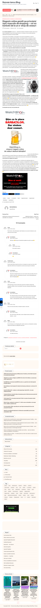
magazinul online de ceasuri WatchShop (29, 77)
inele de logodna (7, 546)
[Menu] (33, 3)
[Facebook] (1, 299)
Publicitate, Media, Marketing (10, 456)
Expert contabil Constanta (9, 553)
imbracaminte (18, 489)
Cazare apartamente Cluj (9, 551)
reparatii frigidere (7, 549)
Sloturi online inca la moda (9, 537)
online (17, 493)
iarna (13, 489)
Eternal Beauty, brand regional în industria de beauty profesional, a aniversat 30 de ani (20, 386)
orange (21, 493)
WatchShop (5, 200)
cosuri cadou (12, 356)
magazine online (27, 491)
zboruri (6, 499)
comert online (7, 487)
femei (19, 198)
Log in (6, 472)
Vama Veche (34, 497)
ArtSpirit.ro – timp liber (8, 556)
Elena (9, 320)
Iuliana (5, 430)
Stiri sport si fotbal (7, 558)
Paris (9, 303)
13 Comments (21, 28)
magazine (21, 491)
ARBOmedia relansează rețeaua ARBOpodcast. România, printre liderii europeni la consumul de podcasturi (20, 374)
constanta (12, 487)
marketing (12, 493)
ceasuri (8, 198)
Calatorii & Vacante (8, 451)
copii (17, 487)
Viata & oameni (18, 18)
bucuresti (20, 485)
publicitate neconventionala (12, 495)
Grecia (9, 489)
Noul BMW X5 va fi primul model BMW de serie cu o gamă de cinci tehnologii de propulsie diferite (20, 382)
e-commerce (14, 198)
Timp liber (12, 18)
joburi (33, 489)
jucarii (5, 491)
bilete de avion (14, 485)
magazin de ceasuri (24, 198)
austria (6, 485)
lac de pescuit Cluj (7, 535)
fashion (34, 487)
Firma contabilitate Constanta (10, 560)
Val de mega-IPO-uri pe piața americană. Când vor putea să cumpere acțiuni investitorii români (19, 399)
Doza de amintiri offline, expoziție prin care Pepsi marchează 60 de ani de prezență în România (19, 407)
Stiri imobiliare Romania (8, 563)
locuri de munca (15, 491)
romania (32, 495)
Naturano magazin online (9, 565)
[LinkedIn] (1, 304)
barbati (4, 198)
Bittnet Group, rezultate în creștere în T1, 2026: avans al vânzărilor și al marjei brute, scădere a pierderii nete (20, 403)
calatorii (25, 485)
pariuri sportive (32, 493)
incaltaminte (24, 489)
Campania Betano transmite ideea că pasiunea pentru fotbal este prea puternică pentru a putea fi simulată (20, 395)
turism (22, 497)
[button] (12, 209)
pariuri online (26, 493)
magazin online (31, 198)
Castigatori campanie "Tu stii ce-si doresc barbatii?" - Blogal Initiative (22, 337)
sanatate (6, 497)
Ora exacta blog (7, 567)
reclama (20, 495)
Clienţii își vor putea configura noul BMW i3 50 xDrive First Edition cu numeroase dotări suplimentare (20, 378)
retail (28, 495)
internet (29, 489)
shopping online (16, 497)
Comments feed (8, 477)
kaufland (9, 491)
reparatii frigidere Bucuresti (9, 539)
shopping (10, 497)
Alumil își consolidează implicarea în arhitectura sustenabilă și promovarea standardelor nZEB (19, 411)
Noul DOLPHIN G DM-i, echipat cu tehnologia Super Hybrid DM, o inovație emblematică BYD (18, 391)
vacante (28, 497)
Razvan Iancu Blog (11, 2)
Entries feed (7, 474)
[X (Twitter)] (1, 302)
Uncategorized (7, 462)
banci (9, 485)
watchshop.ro (11, 200)
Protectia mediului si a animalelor (10, 453)
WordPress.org (8, 479)
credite (24, 487)
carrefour (29, 485)
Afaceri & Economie (8, 449)
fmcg (5, 489)
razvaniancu (13, 207)
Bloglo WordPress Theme (32, 606)
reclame (24, 495)
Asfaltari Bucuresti (7, 542)
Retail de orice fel (6, 18)
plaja (5, 495)
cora (20, 487)
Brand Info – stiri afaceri (9, 544)
